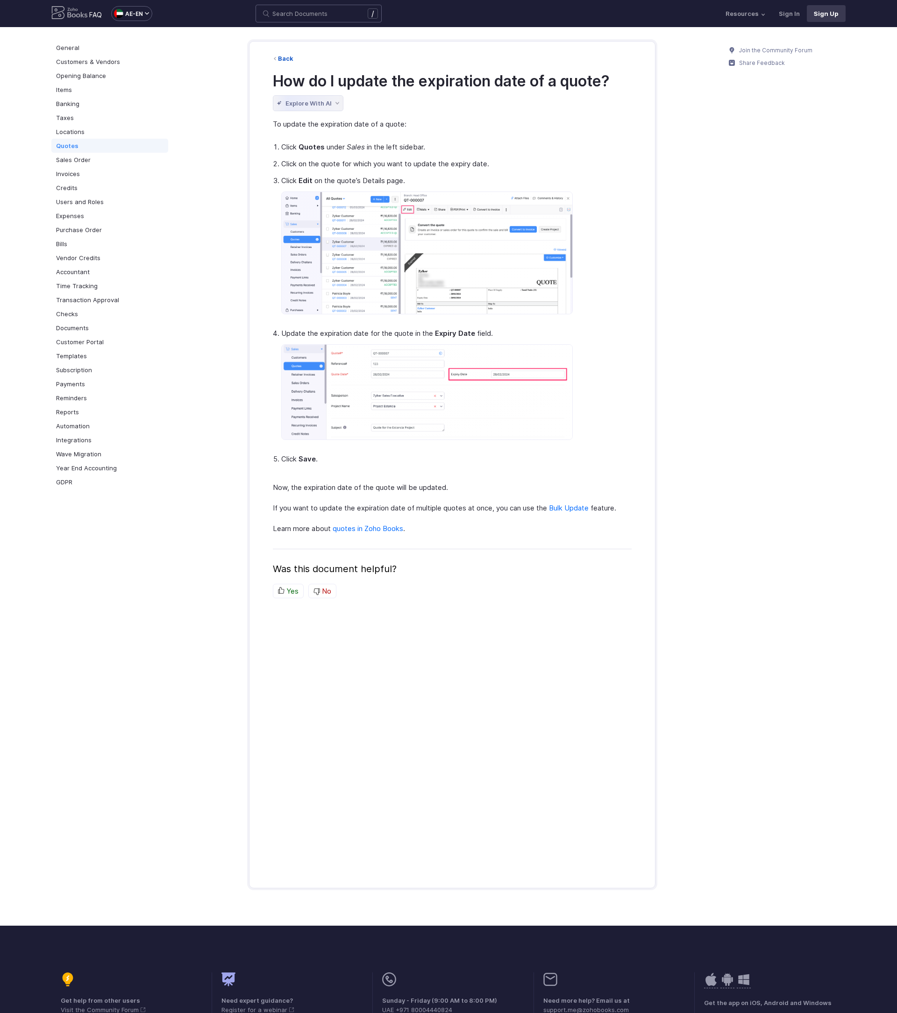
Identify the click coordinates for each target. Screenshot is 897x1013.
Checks (67, 314)
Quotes (67, 145)
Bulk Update (569, 507)
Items (64, 89)
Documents (72, 328)
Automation (73, 426)
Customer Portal (80, 342)
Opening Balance (81, 75)
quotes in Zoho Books (368, 528)
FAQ (95, 15)
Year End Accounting (86, 468)
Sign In (789, 13)
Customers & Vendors (88, 61)
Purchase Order (79, 230)
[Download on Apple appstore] (727, 984)
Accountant (73, 272)
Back (285, 58)
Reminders (71, 398)
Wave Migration (78, 454)
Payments (70, 384)
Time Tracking (77, 286)
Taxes (65, 117)
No (325, 591)
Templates (71, 356)
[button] (127, 13)
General (67, 47)
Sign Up (826, 13)
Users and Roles (80, 201)
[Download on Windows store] (744, 984)
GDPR (64, 482)
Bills (61, 244)
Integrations (74, 440)
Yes (292, 591)
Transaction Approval (87, 300)
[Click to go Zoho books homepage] (69, 13)
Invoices (68, 173)
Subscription (74, 370)
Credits (67, 187)
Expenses (70, 216)
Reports (67, 412)
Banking (67, 103)
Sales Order (73, 159)
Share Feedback (761, 62)
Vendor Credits (78, 258)
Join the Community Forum (775, 50)
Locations (70, 131)
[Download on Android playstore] (711, 984)
